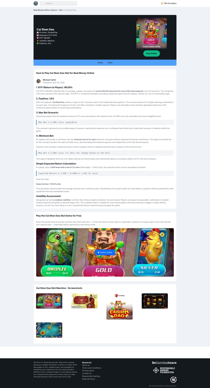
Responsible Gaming (91, 376)
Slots (110, 62)
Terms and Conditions (91, 368)
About (100, 62)
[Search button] (43, 3)
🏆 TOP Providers (168, 3)
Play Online (151, 53)
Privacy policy (88, 370)
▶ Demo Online (105, 252)
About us (86, 365)
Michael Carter (49, 80)
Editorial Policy (88, 379)
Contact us (86, 373)
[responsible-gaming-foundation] (164, 370)
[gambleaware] (164, 362)
